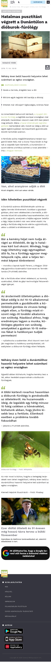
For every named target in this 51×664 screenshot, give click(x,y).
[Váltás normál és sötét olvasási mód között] (18, 2)
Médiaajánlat (10, 616)
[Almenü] (12, 2)
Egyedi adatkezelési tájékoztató (19, 611)
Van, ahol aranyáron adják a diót (23, 186)
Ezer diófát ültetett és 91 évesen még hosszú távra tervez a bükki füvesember (23, 532)
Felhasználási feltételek (16, 606)
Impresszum (10, 601)
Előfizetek (38, 2)
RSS (6, 587)
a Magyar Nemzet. (14, 150)
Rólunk (8, 596)
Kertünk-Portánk (11, 11)
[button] (48, 6)
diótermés (15, 7)
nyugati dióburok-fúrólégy (34, 7)
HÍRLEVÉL (8, 591)
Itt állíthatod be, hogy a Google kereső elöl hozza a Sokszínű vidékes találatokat (29, 553)
